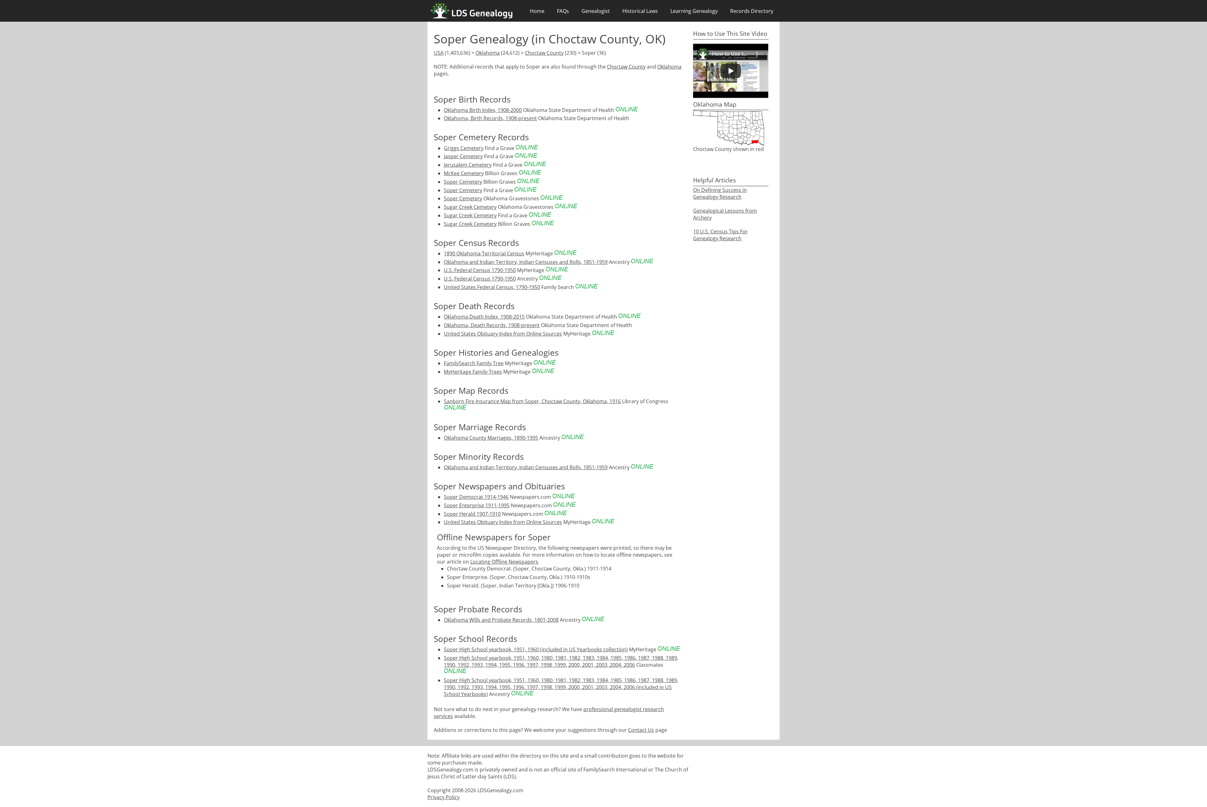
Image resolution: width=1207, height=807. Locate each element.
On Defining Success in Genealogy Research (720, 193)
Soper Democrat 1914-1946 (476, 496)
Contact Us (641, 729)
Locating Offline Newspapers (504, 561)
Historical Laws (640, 11)
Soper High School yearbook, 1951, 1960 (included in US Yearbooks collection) (536, 649)
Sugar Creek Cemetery (470, 206)
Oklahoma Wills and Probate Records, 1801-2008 (501, 619)
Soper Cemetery (463, 181)
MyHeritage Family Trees (473, 371)
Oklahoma (488, 52)
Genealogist (595, 11)
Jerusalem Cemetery (468, 164)
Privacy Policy (443, 797)
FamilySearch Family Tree (474, 363)
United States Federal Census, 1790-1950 (492, 287)
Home (537, 11)
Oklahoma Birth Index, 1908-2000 (483, 110)
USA (439, 52)
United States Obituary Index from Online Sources (503, 333)
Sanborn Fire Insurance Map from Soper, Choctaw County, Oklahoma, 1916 (532, 401)
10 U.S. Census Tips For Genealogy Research (720, 235)
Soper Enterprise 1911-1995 (477, 505)
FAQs (563, 11)
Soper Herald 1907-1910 (472, 513)
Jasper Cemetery (463, 156)
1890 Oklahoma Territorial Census (484, 253)
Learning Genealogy (694, 11)
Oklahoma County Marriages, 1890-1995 (491, 437)
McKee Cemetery (464, 173)
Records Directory (751, 11)
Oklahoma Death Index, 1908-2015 (484, 316)
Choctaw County (544, 52)
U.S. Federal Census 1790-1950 (480, 270)
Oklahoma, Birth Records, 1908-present (490, 118)
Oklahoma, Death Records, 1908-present (492, 325)
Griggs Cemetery (463, 148)
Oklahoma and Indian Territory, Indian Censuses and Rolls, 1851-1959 (526, 262)
